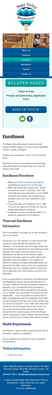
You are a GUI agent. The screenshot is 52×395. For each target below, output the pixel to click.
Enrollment (26, 59)
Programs (26, 54)
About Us (26, 50)
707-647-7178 (9, 374)
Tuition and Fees (15, 354)
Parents (26, 69)
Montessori (26, 64)
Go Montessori (30, 388)
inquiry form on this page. (31, 184)
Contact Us (26, 73)
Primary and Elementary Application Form (26, 97)
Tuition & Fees (26, 91)
